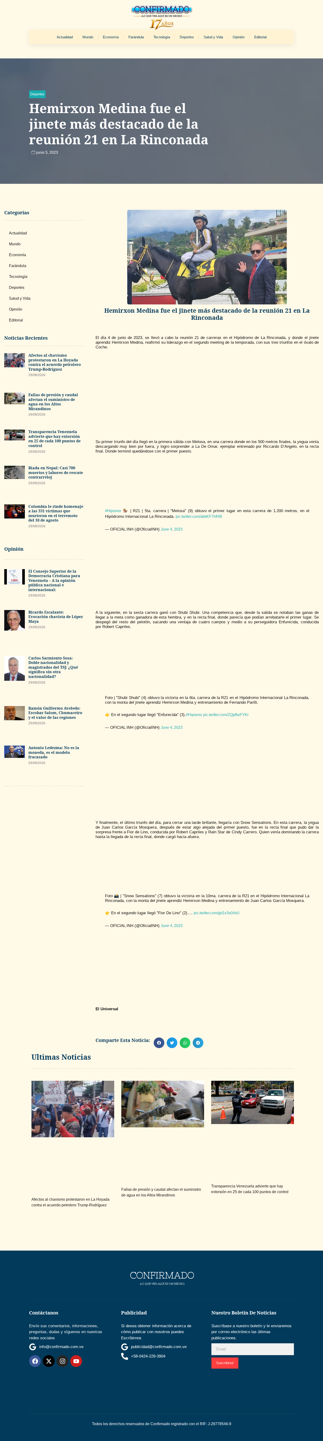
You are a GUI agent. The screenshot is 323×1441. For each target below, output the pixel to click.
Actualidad (65, 37)
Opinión (238, 37)
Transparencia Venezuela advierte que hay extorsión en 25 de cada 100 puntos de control (54, 438)
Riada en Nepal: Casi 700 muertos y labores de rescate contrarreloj (55, 472)
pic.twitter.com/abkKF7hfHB (199, 516)
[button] (37, 94)
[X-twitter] (49, 1361)
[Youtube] (76, 1361)
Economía (111, 37)
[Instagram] (62, 1361)
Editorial (260, 37)
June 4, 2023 (172, 529)
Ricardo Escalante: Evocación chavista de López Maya (55, 617)
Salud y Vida (213, 37)
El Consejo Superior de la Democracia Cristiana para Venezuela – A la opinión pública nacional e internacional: (54, 580)
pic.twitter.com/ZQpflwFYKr (226, 715)
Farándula (136, 37)
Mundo (88, 37)
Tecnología (161, 37)
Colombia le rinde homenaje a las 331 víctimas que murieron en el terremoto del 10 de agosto (55, 513)
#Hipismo (113, 511)
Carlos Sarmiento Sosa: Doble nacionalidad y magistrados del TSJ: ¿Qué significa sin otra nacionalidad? (53, 667)
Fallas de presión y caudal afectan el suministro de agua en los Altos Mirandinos (53, 401)
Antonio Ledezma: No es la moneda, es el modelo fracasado (53, 752)
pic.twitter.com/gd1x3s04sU (217, 913)
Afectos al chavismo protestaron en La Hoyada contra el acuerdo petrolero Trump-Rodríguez (54, 362)
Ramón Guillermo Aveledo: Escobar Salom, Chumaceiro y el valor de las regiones (55, 713)
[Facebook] (35, 1361)
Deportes (187, 37)
